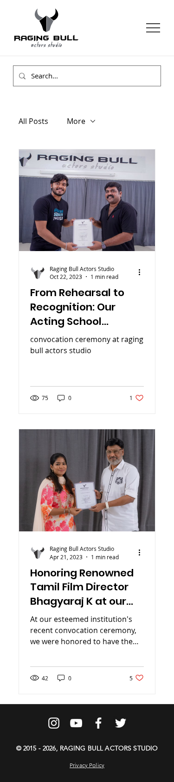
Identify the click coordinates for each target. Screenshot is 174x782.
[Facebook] (98, 723)
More (76, 121)
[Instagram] (53, 723)
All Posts (33, 121)
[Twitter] (120, 723)
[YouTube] (76, 723)
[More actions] (142, 272)
